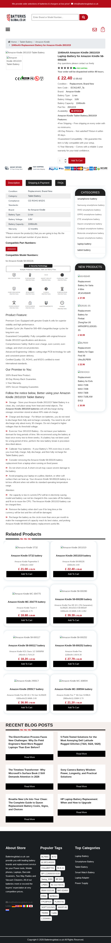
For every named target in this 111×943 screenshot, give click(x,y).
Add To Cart (76, 160)
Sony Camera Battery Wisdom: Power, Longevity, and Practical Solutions (79, 773)
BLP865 (45, 857)
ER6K (44, 896)
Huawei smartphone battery (90, 238)
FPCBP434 (46, 902)
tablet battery (84, 250)
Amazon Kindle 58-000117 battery (26, 645)
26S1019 (11, 249)
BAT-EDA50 (62, 890)
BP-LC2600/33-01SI (50, 873)
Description (14, 183)
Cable (54, 913)
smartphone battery (87, 199)
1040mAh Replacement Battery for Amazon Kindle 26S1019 (41, 45)
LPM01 (44, 885)
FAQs (60, 183)
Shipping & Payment (38, 183)
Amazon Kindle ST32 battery (26, 555)
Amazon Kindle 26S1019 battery (73, 555)
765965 (44, 913)
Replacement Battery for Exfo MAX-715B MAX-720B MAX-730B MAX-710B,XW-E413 (85, 389)
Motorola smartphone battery (90, 233)
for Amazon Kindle (36, 210)
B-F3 (54, 857)
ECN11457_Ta (77, 87)
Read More (29, 757)
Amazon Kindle (42, 42)
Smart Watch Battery (85, 872)
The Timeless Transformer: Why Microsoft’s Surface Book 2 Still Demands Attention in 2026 (27, 773)
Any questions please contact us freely (76, 63)
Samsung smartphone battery (90, 205)
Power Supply (81, 883)
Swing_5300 (47, 879)
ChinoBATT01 (47, 868)
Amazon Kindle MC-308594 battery (73, 689)
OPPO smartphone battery (89, 214)
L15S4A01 (46, 918)
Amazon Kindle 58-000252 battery (73, 645)
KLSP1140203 (47, 862)
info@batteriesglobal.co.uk (86, 4)
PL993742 (59, 902)
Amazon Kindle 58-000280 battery (73, 599)
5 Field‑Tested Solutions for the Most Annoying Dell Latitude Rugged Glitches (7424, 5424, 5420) (81, 740)
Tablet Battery (26, 42)
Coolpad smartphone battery (90, 228)
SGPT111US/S (48, 907)
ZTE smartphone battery (88, 219)
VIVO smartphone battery (89, 210)
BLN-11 (60, 868)
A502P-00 (62, 907)
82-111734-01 (57, 885)
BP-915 (59, 879)
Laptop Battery (82, 856)
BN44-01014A (47, 890)
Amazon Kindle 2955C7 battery (27, 689)
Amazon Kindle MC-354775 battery (27, 602)
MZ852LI (54, 896)
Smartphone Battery (84, 861)
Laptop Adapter (82, 877)
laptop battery (84, 244)
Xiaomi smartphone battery (89, 224)
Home (13, 42)
